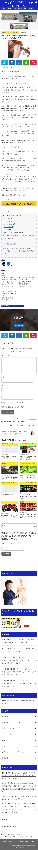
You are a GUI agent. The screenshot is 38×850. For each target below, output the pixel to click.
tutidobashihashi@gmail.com (16, 241)
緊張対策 (5, 758)
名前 (3, 377)
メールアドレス (6, 543)
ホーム (3, 8)
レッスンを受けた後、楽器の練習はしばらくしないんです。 (8, 293)
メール (3, 385)
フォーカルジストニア (9, 734)
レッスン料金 (8, 227)
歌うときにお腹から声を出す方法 (22, 789)
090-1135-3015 (11, 244)
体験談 (4, 740)
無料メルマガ (8, 232)
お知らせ (5, 716)
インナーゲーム (6, 174)
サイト (3, 394)
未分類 (4, 746)
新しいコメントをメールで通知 (13, 402)
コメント (5, 356)
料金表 (9, 8)
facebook (20, 325)
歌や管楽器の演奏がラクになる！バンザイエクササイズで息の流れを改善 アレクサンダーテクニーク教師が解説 (18, 786)
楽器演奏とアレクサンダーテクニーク (10, 32)
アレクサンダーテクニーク (11, 722)
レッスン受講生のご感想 (20, 8)
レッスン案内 (8, 221)
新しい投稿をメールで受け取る (13, 407)
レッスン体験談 (8, 224)
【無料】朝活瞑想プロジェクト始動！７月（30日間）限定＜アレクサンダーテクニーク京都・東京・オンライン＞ (18, 776)
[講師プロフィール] (14, 603)
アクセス (31, 8)
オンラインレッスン (9, 728)
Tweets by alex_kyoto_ (9, 826)
